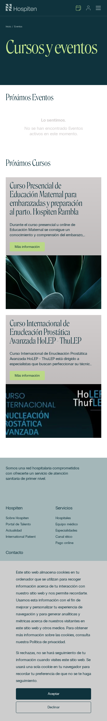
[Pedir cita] (78, 8)
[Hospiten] (21, 8)
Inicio (8, 26)
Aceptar (53, 694)
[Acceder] (88, 8)
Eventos (18, 26)
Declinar (54, 707)
